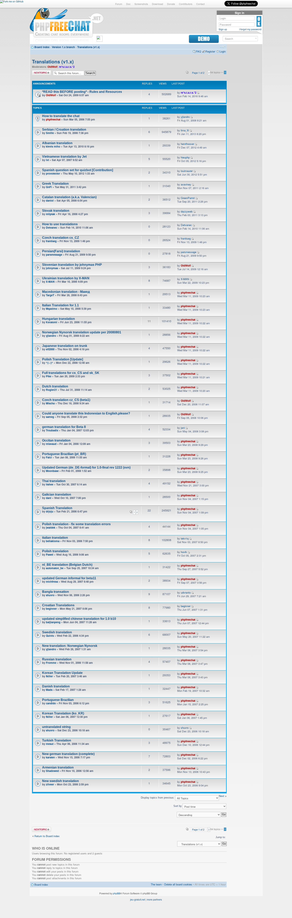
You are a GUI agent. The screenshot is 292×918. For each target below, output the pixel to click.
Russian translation (57, 659)
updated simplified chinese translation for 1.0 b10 (79, 618)
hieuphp (185, 157)
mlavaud (51, 444)
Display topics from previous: (158, 797)
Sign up (223, 29)
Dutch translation (55, 386)
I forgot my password (250, 29)
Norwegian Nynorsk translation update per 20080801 (81, 332)
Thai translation (54, 481)
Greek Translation (55, 183)
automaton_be (54, 568)
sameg (50, 417)
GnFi (49, 187)
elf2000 (50, 349)
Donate (171, 4)
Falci (49, 457)
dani (48, 498)
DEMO (204, 39)
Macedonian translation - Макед (66, 291)
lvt (47, 160)
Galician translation (56, 494)
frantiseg (51, 241)
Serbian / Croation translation (64, 129)
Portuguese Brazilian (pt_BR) (64, 454)
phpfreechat (53, 119)
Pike (48, 376)
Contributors (185, 4)
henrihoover (187, 144)
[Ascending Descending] (129, 814)
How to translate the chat (60, 116)
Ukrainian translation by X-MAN (65, 278)
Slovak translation (55, 210)
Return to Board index (47, 836)
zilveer (50, 784)
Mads (49, 690)
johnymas (52, 268)
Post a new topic (41, 72)
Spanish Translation (57, 508)
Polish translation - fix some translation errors (76, 524)
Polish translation (55, 551)
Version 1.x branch (63, 47)
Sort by (178, 805)
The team (156, 884)
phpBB (116, 893)
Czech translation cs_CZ (60, 237)
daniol (50, 200)
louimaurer (187, 171)
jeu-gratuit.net (137, 899)
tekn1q (185, 538)
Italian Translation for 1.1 (60, 305)
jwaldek (50, 527)
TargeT (50, 295)
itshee (49, 484)
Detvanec (51, 227)
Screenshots (141, 4)
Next (221, 796)
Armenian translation (58, 767)
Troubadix (52, 430)
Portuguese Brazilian (58, 700)
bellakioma (52, 541)
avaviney (186, 184)
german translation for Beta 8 (64, 427)
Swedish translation (57, 632)
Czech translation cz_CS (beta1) (66, 400)
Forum (118, 4)
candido (51, 703)
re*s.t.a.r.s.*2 (66, 67)
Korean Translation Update (62, 672)
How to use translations (60, 224)
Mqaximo (51, 309)
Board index (41, 47)
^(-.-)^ (49, 363)
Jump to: (221, 837)
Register (210, 51)
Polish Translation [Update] (62, 359)
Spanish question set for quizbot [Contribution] (77, 170)
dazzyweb (186, 211)
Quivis (50, 636)
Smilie (50, 133)
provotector (53, 173)
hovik (184, 552)
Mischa (50, 403)
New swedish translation (60, 781)
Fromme (51, 663)
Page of (198, 72)
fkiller (49, 676)
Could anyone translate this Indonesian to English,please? (86, 413)
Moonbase (52, 471)
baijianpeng (53, 622)
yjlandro (185, 117)
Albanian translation (57, 143)
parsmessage (54, 254)
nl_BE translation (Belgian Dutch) (67, 564)
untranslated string (56, 727)
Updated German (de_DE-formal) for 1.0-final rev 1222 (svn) (86, 467)
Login (222, 51)
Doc (128, 4)
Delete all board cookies (178, 884)
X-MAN (50, 281)
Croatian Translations (58, 605)
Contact (200, 4)
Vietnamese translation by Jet (64, 156)
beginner (51, 608)
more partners (154, 899)
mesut (49, 744)
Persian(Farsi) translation (61, 251)
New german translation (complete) (68, 754)
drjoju (49, 511)
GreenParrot (188, 198)
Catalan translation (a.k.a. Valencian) (69, 197)
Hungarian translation (58, 318)
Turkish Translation (56, 740)
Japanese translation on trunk (64, 345)
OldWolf (52, 67)
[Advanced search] (255, 38)
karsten (50, 757)
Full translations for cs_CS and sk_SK (70, 373)
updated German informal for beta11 (69, 578)
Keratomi (51, 322)
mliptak (50, 214)
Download (157, 4)
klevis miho (53, 146)
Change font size (223, 47)
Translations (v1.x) (88, 47)
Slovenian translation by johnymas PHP (72, 264)
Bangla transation (55, 591)
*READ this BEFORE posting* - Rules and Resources (82, 91)
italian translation (55, 537)
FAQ (198, 51)
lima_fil (185, 130)
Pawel (49, 554)
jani (183, 428)
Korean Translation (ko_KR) (63, 713)
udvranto (186, 592)
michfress (52, 581)
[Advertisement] (244, 105)
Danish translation (56, 686)
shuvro (50, 595)
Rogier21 (51, 390)
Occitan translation (56, 440)
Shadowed (52, 771)
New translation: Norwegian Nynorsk (69, 645)
